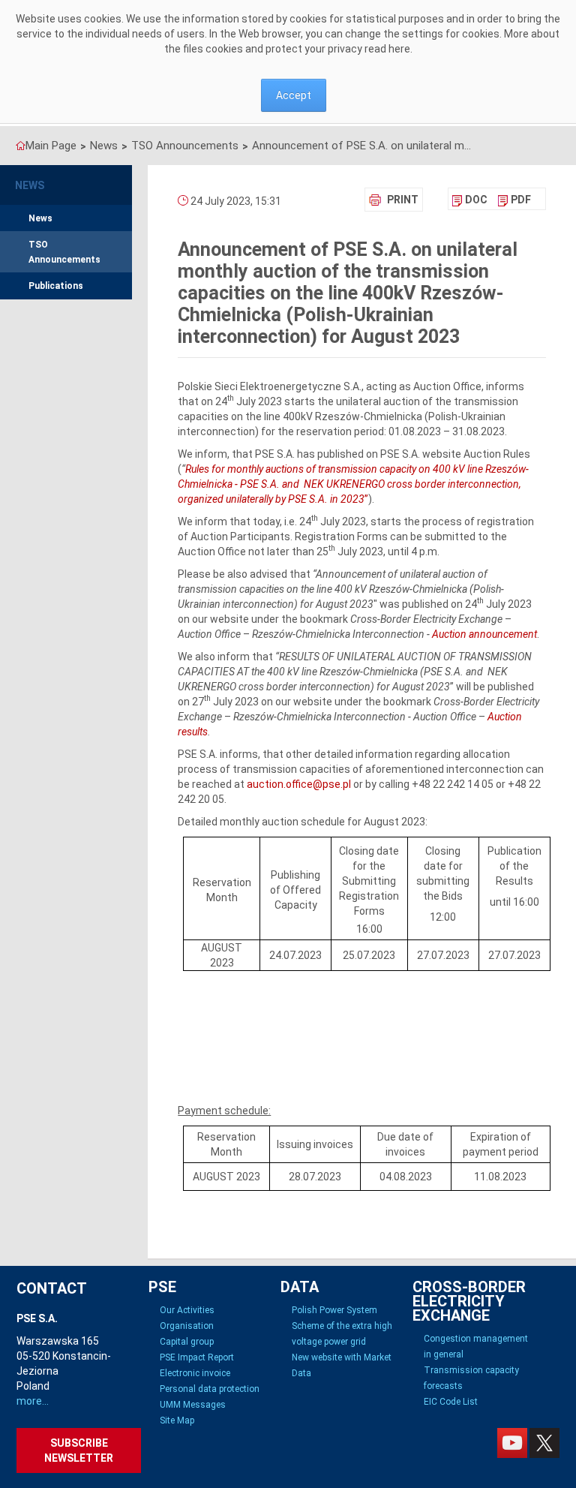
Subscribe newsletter (78, 1450)
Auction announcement (484, 634)
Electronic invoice (195, 1373)
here (399, 49)
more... (32, 1401)
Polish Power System (334, 1310)
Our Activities (187, 1310)
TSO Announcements (184, 145)
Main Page (51, 145)
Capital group (187, 1341)
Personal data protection (210, 1389)
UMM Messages (193, 1404)
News (104, 145)
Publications (55, 286)
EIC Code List (451, 1401)
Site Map (177, 1420)
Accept (293, 95)
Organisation (187, 1326)
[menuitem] (470, 200)
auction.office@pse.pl (299, 784)
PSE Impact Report (197, 1357)
